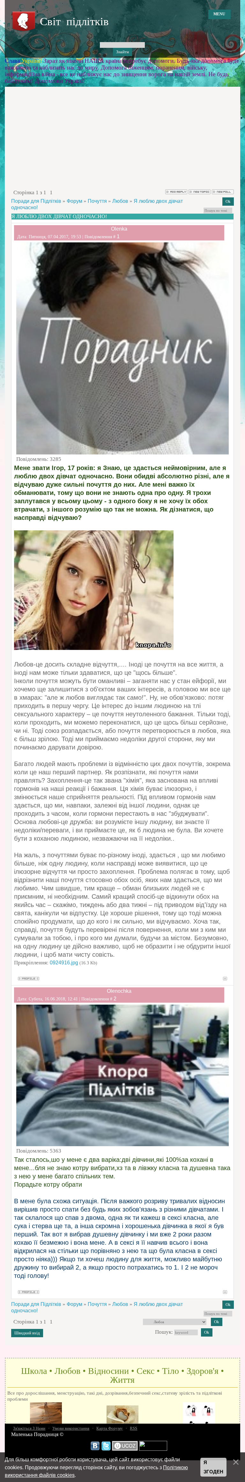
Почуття (97, 201)
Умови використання (70, 1428)
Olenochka (119, 991)
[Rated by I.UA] (153, 1449)
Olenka (119, 229)
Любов (120, 201)
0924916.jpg (64, 962)
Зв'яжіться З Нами (29, 1428)
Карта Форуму (109, 1428)
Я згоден (213, 1467)
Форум (74, 201)
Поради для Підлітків (36, 201)
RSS (133, 1428)
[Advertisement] (122, 141)
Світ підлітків (74, 21)
